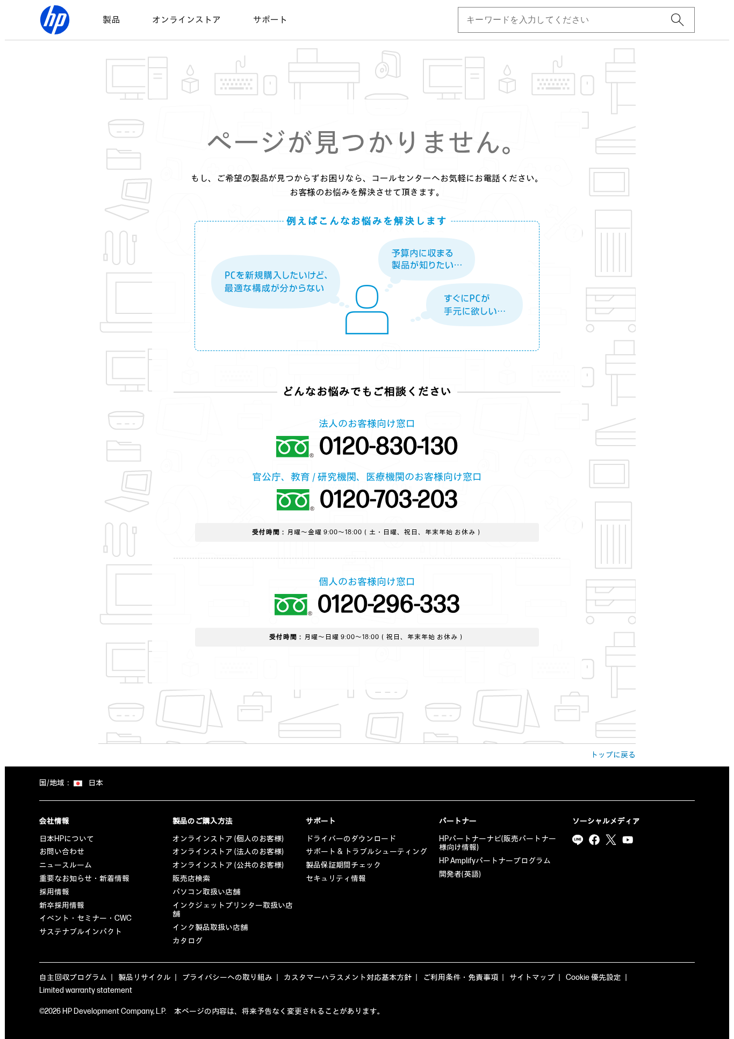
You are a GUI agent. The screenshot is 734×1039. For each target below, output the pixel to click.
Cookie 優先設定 (593, 977)
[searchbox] (567, 20)
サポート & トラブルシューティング (366, 851)
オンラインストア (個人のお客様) (228, 838)
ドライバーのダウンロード (351, 838)
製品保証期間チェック (343, 865)
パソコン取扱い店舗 (206, 892)
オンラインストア (186, 20)
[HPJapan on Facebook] (594, 840)
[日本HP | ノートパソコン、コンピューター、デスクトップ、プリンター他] (54, 19)
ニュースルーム (65, 865)
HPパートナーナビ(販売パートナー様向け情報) (497, 843)
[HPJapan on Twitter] (611, 840)
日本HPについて (66, 838)
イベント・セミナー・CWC (85, 918)
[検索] (677, 19)
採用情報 (54, 892)
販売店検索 (191, 878)
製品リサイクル (144, 977)
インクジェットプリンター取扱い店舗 (232, 910)
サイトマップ (532, 977)
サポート (270, 20)
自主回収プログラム (73, 977)
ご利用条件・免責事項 (460, 977)
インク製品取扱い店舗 (210, 927)
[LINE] (577, 840)
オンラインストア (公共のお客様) (228, 865)
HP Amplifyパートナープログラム (495, 860)
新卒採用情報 (61, 905)
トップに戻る (613, 754)
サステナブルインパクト (80, 931)
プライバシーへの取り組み (227, 977)
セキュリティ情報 (336, 878)
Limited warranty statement (85, 990)
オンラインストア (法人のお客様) (228, 851)
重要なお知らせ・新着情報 (84, 878)
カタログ (187, 940)
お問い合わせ (61, 851)
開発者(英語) (460, 874)
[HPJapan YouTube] (627, 840)
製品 (111, 20)
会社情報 (54, 821)
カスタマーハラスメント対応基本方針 (348, 977)
